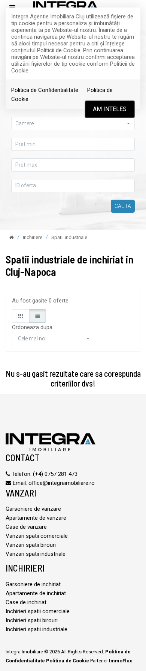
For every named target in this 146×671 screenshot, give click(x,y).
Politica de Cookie (67, 660)
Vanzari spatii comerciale (37, 536)
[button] (53, 338)
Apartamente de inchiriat (36, 593)
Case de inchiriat (26, 602)
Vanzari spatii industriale (36, 554)
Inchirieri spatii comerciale (38, 611)
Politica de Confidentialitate (44, 90)
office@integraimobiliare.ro (61, 483)
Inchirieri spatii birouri (32, 620)
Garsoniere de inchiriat (33, 584)
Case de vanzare (26, 527)
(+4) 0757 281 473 (55, 474)
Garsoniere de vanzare (33, 509)
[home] (11, 237)
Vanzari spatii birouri (31, 545)
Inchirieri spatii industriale (36, 629)
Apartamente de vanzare (36, 518)
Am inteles (110, 109)
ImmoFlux (120, 660)
